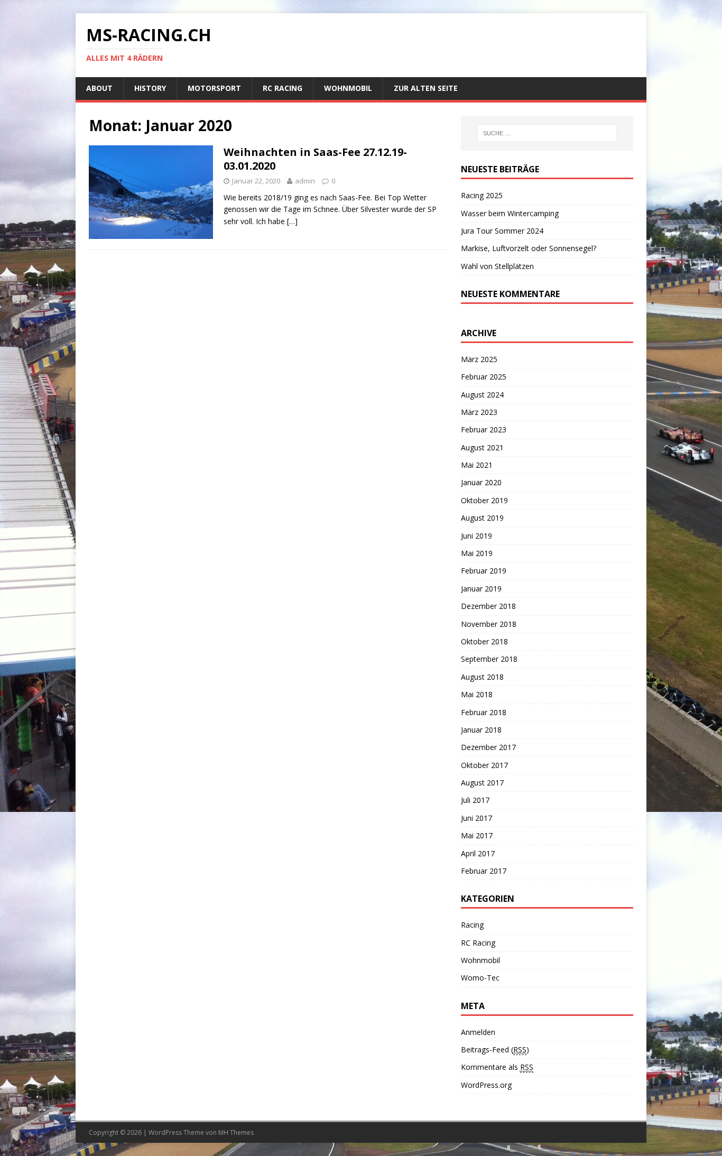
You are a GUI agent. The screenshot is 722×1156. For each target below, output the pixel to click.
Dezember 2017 (488, 747)
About (99, 88)
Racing (472, 925)
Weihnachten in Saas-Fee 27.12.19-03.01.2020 (315, 159)
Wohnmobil (348, 88)
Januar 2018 (481, 730)
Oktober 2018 (484, 641)
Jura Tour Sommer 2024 (502, 231)
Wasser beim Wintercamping (510, 213)
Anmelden (478, 1032)
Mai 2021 (477, 465)
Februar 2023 (483, 429)
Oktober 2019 (484, 500)
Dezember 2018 (488, 606)
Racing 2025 (482, 195)
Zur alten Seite (426, 88)
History (150, 88)
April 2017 (478, 853)
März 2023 (479, 412)
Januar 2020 (481, 482)
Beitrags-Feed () (495, 1049)
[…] (292, 221)
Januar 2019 (481, 589)
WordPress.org (486, 1085)
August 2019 (482, 518)
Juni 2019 (476, 536)
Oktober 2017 (484, 765)
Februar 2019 (483, 571)
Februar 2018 (483, 712)
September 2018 (489, 659)
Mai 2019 (477, 553)
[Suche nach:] (547, 133)
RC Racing (282, 88)
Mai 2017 (477, 835)
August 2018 (482, 677)
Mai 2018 (477, 694)
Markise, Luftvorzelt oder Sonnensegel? (528, 248)
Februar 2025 (483, 377)
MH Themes (236, 1132)
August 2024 (482, 395)
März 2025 (479, 359)
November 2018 (488, 624)
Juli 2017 (475, 800)
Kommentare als (497, 1067)
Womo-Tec (480, 978)
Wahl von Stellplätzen (497, 266)
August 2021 (482, 447)
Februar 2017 (483, 871)
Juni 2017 (476, 818)
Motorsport (214, 88)
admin (305, 181)
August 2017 (482, 783)
